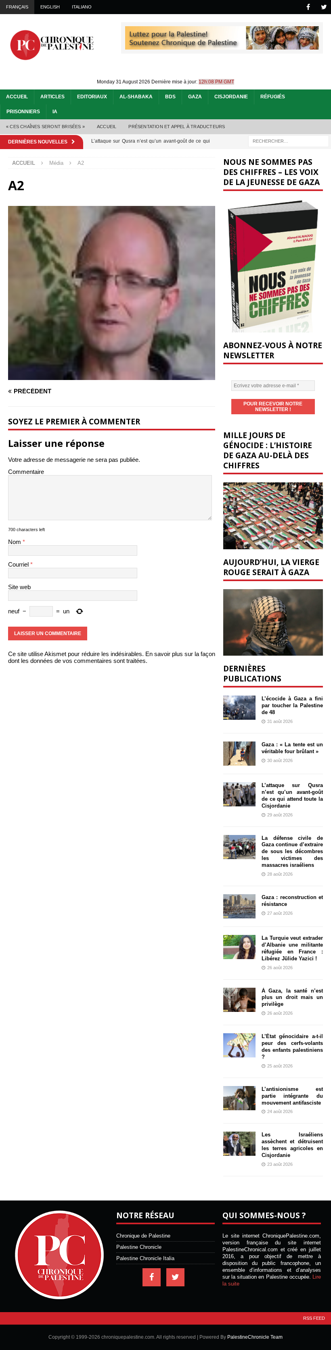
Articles (52, 97)
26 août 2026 (280, 967)
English (50, 6)
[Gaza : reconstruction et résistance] (239, 906)
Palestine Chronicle (138, 1247)
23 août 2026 (280, 1164)
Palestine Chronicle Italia (145, 1258)
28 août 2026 (280, 874)
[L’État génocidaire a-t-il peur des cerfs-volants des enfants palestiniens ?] (239, 1045)
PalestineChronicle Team (255, 1337)
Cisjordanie (231, 97)
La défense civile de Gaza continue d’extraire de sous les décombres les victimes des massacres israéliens (292, 851)
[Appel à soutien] (222, 46)
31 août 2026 (280, 721)
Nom (15, 541)
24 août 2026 (280, 1111)
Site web (19, 587)
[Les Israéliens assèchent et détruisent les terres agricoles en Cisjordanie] (239, 1144)
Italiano (82, 6)
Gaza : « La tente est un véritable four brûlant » (292, 747)
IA (54, 111)
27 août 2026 (280, 913)
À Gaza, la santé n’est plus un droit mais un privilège (292, 997)
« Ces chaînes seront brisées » (45, 126)
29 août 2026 (280, 814)
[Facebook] (308, 7)
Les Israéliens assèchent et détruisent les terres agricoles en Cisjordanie (292, 1145)
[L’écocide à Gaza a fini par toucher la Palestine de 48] (239, 708)
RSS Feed (314, 1318)
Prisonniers (23, 111)
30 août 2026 (280, 760)
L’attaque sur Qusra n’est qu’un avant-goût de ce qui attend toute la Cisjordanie (292, 795)
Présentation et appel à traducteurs (176, 126)
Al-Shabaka (136, 97)
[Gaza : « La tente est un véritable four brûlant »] (239, 753)
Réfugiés (272, 97)
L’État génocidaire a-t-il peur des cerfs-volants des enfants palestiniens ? (292, 1046)
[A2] (111, 376)
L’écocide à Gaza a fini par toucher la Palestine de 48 (292, 705)
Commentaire (26, 471)
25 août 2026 (280, 1065)
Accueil (17, 97)
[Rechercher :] (288, 140)
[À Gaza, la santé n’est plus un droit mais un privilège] (239, 1000)
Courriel (19, 564)
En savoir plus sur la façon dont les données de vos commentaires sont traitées (111, 657)
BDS (170, 97)
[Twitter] (324, 7)
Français (17, 6)
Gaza (195, 97)
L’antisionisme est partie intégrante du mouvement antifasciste (292, 1096)
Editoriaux (92, 97)
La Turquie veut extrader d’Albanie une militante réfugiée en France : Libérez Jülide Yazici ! (292, 948)
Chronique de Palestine (143, 1236)
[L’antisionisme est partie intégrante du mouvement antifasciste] (239, 1098)
